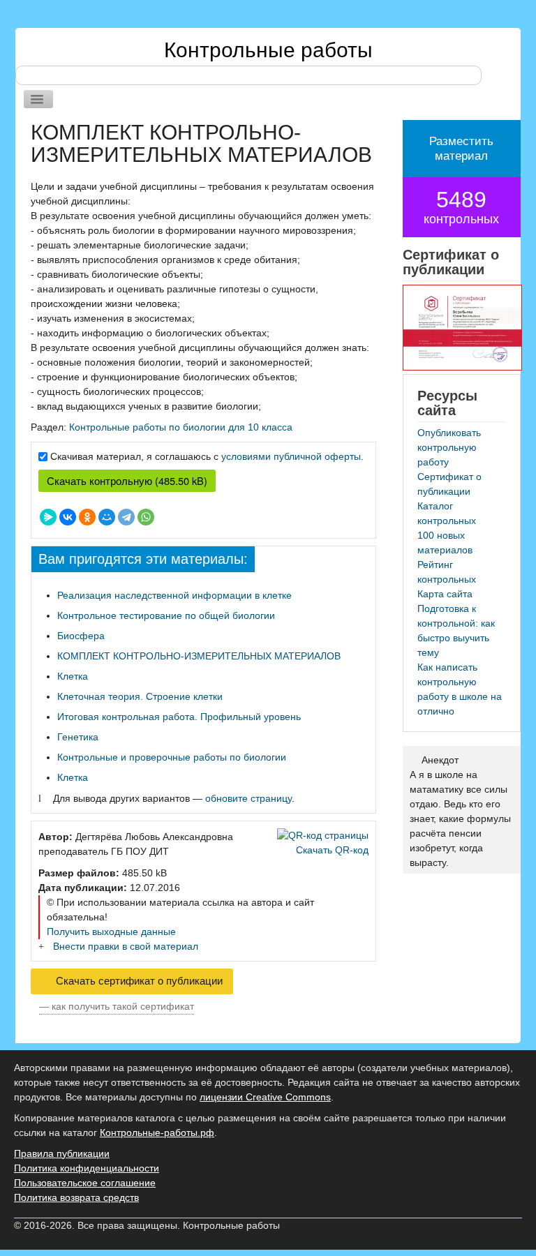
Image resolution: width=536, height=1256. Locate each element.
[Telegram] (126, 517)
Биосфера (81, 635)
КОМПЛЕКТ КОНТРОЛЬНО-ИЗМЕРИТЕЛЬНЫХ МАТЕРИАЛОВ (199, 655)
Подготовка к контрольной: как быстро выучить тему (456, 630)
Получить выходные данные (111, 931)
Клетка (72, 676)
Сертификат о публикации (449, 484)
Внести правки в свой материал (125, 946)
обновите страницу (248, 798)
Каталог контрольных (446, 513)
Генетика (77, 736)
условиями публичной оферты (291, 456)
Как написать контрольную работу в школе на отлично (459, 689)
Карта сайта (444, 593)
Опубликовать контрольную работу (449, 447)
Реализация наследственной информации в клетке (174, 595)
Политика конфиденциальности (86, 1168)
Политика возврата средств (76, 1197)
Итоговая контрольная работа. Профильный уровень (179, 716)
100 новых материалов (444, 542)
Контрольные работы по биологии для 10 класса (180, 427)
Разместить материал (461, 149)
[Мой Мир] (106, 517)
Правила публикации (62, 1153)
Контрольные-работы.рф (157, 1132)
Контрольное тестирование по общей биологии (166, 615)
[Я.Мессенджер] (48, 517)
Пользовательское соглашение (85, 1182)
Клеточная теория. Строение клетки (140, 696)
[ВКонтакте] (67, 517)
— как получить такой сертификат (116, 1006)
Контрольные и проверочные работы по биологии (171, 757)
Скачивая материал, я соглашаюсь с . (207, 456)
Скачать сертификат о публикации (138, 981)
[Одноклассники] (87, 517)
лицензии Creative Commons (265, 1096)
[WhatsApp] (145, 517)
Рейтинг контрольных (446, 572)
